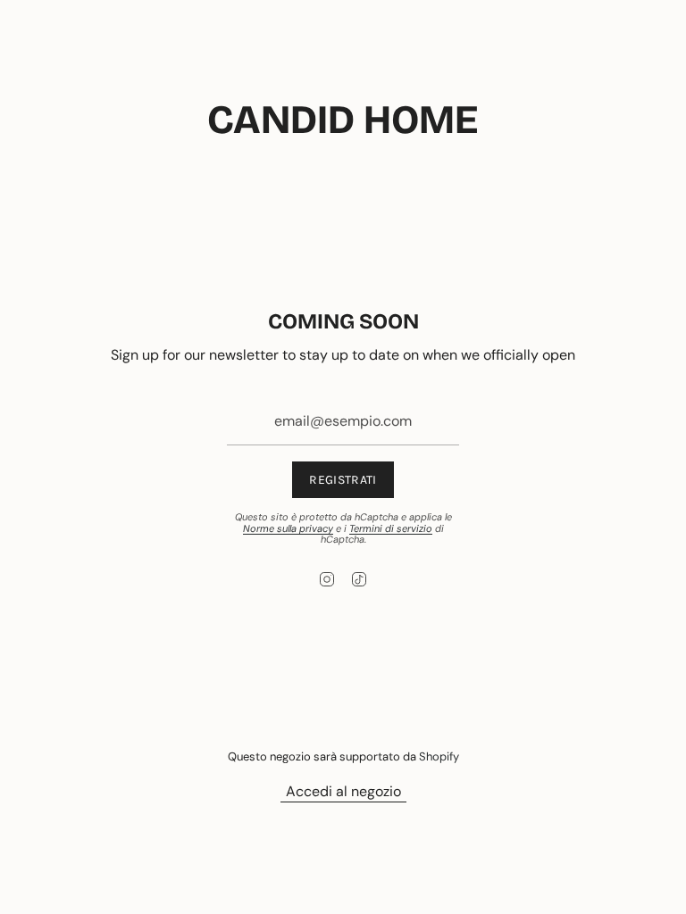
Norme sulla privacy (288, 528)
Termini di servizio (390, 528)
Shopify (439, 756)
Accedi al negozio (343, 791)
